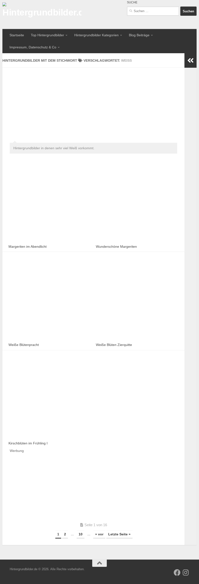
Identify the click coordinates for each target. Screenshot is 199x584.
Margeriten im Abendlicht (27, 246)
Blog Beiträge (139, 35)
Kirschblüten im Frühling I (28, 443)
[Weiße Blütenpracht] (50, 299)
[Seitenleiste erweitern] (190, 60)
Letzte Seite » (119, 534)
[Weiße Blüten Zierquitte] (137, 299)
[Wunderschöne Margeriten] (137, 201)
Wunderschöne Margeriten (116, 246)
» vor (99, 534)
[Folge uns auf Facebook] (177, 572)
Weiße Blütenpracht (23, 345)
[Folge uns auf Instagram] (185, 572)
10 (81, 534)
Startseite (16, 35)
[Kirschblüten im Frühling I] (50, 397)
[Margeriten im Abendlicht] (50, 201)
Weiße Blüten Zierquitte (114, 345)
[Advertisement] (93, 101)
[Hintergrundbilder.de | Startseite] (42, 14)
